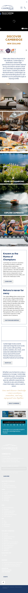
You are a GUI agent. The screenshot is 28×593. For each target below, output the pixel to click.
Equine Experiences (9, 537)
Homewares (7, 497)
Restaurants (7, 524)
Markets (6, 540)
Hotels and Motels (9, 513)
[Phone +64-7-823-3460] (25, 7)
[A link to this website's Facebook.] (3, 582)
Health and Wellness (9, 495)
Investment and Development (12, 566)
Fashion (6, 494)
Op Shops (6, 500)
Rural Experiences (9, 545)
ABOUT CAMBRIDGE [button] (14, 403)
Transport (6, 549)
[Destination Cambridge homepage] (10, 7)
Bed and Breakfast (9, 508)
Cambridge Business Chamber (12, 564)
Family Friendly (8, 538)
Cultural (6, 533)
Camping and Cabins (9, 511)
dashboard (12, 587)
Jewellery (6, 499)
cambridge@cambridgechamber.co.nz (13, 458)
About (5, 484)
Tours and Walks (8, 547)
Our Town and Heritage (10, 487)
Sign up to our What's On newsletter (10, 466)
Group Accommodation (10, 514)
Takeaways (7, 526)
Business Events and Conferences (13, 562)
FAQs (5, 555)
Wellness (6, 550)
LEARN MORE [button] (8, 281)
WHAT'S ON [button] (8, 363)
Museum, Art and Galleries (11, 542)
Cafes (5, 523)
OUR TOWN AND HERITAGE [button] (12, 320)
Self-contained (8, 516)
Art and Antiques (8, 492)
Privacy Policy (4, 473)
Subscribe (6, 476)
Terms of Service (12, 473)
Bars (5, 521)
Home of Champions (9, 485)
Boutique (6, 509)
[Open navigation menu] (21, 7)
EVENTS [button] (5, 577)
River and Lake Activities (10, 544)
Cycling (6, 535)
